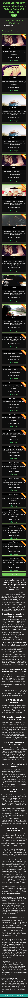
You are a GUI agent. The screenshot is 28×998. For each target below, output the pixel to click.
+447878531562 (15, 327)
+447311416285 (15, 57)
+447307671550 (15, 147)
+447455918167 (15, 87)
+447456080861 (15, 267)
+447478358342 (15, 297)
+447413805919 (15, 117)
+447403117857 (15, 177)
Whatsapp (15, 60)
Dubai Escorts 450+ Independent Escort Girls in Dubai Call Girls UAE (14, 7)
